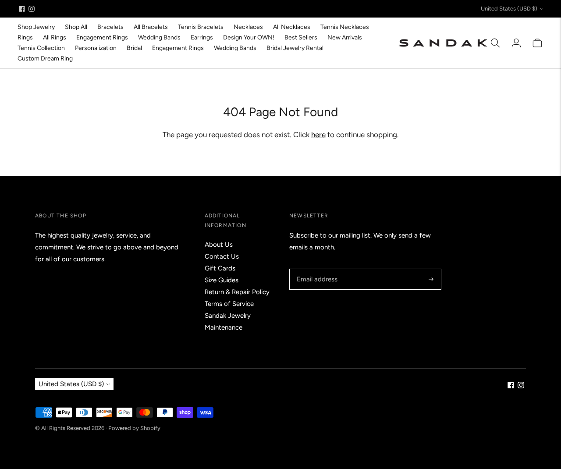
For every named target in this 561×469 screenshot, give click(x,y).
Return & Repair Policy (237, 292)
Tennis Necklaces (344, 27)
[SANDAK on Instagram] (31, 9)
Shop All (76, 27)
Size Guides (221, 280)
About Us (219, 245)
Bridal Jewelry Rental (294, 48)
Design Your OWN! (248, 37)
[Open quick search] (495, 43)
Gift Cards (220, 268)
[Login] (516, 43)
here (318, 134)
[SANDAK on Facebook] (22, 9)
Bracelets (110, 27)
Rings (25, 37)
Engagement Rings (102, 37)
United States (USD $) (509, 8)
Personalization (96, 48)
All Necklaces (291, 27)
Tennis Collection (41, 48)
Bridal (134, 48)
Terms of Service (229, 304)
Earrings (202, 37)
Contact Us (222, 256)
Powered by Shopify (134, 428)
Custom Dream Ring (45, 58)
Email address (316, 269)
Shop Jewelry (36, 27)
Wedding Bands (159, 37)
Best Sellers (300, 37)
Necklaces (248, 27)
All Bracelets (151, 27)
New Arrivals (344, 37)
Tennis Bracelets (201, 27)
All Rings (54, 37)
